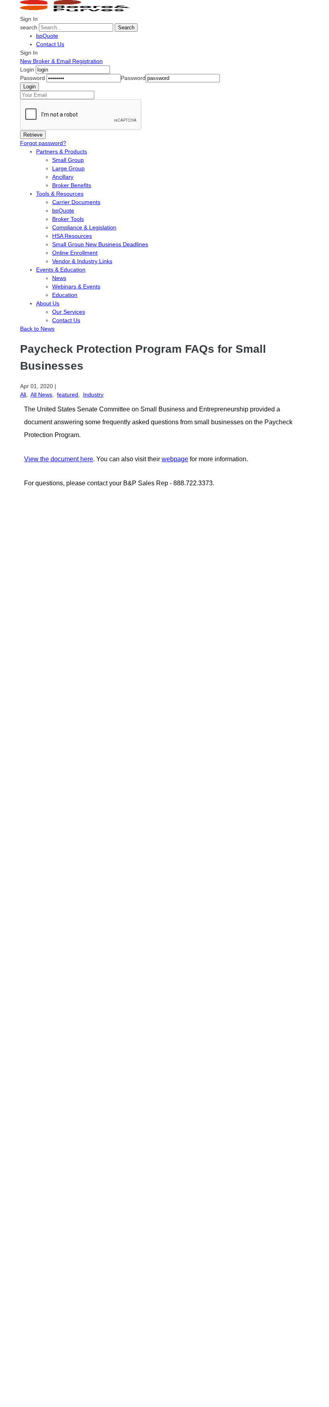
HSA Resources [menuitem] (72, 236)
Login (27, 69)
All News (41, 394)
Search (126, 28)
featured (67, 394)
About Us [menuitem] (47, 303)
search (28, 27)
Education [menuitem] (64, 295)
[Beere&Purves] (78, 10)
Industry (93, 394)
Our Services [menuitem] (68, 312)
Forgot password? (43, 143)
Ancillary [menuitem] (62, 177)
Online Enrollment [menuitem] (74, 252)
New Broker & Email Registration (61, 61)
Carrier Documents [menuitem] (76, 202)
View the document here (58, 459)
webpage (175, 459)
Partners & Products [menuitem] (61, 151)
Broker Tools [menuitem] (68, 219)
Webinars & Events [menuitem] (76, 286)
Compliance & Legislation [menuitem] (84, 227)
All (23, 394)
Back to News (37, 328)
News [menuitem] (59, 278)
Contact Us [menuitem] (66, 320)
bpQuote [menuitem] (63, 210)
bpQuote (47, 36)
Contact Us (50, 44)
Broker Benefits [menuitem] (71, 185)
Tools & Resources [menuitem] (59, 193)
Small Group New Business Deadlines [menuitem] (100, 244)
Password (32, 78)
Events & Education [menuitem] (60, 269)
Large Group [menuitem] (68, 168)
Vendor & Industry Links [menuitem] (82, 261)
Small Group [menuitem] (68, 160)
